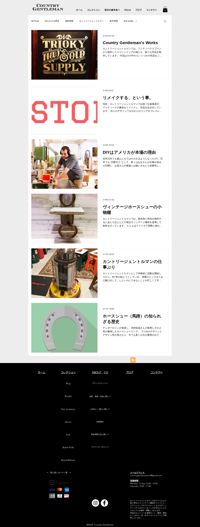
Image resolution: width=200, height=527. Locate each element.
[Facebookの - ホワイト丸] (104, 503)
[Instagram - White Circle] (95, 503)
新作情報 (114, 21)
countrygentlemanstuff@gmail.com (146, 475)
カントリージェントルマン (91, 21)
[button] (165, 9)
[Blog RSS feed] (133, 360)
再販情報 (69, 21)
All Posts (35, 21)
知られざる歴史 (52, 21)
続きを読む (129, 21)
